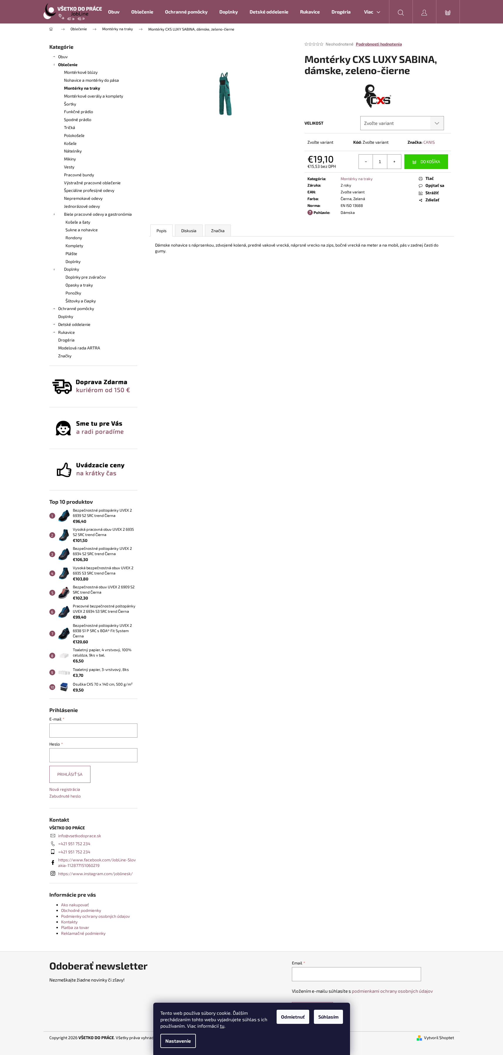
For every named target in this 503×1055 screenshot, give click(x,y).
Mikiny (70, 158)
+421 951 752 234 (74, 843)
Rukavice (66, 332)
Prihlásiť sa (70, 774)
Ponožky (73, 292)
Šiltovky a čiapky (80, 300)
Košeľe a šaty (77, 222)
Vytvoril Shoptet (439, 1037)
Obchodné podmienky (81, 910)
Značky (64, 355)
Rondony (73, 237)
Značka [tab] (218, 230)
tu (222, 1026)
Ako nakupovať (75, 904)
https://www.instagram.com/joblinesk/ (95, 873)
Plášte (71, 253)
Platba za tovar (75, 927)
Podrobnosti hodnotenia (379, 43)
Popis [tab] (161, 230)
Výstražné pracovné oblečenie (92, 182)
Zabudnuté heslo (65, 795)
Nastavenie (178, 1041)
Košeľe (70, 143)
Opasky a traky (79, 284)
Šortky (70, 103)
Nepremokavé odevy (83, 198)
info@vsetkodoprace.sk (79, 835)
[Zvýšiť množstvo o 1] (394, 162)
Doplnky (72, 261)
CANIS (429, 142)
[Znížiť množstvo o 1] (366, 162)
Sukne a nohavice (81, 229)
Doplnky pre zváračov (85, 276)
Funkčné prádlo (78, 111)
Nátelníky (73, 150)
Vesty (69, 166)
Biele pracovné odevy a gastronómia (98, 214)
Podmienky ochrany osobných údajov (95, 916)
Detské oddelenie (74, 324)
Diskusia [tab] (188, 230)
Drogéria (66, 339)
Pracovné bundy (79, 174)
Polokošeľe (74, 135)
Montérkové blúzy (80, 72)
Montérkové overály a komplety (93, 95)
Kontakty (69, 921)
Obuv (63, 56)
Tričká (69, 127)
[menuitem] (113, 12)
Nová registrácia (64, 789)
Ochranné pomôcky (76, 308)
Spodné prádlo (77, 119)
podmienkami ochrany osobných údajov (392, 991)
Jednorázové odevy (82, 206)
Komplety (74, 245)
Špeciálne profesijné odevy (89, 190)
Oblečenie (68, 64)
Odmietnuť (293, 1016)
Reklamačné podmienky (83, 933)
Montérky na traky (82, 88)
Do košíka (430, 161)
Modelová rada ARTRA (79, 347)
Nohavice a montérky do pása (91, 80)
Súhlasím (328, 1016)
